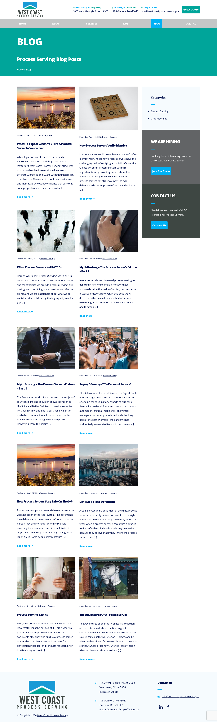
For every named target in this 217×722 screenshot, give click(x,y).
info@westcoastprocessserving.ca (160, 11)
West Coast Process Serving (52, 715)
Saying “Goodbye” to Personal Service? (105, 384)
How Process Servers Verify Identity (103, 145)
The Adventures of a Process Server (103, 615)
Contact (192, 23)
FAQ (125, 23)
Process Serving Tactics (32, 615)
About (56, 23)
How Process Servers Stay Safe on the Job (44, 501)
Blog (157, 23)
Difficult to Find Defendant (97, 502)
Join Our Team (161, 171)
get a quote (191, 9)
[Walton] (46, 695)
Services (91, 23)
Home (22, 23)
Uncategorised (46, 135)
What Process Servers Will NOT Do (39, 267)
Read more (24, 197)
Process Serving (109, 137)
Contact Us (159, 225)
